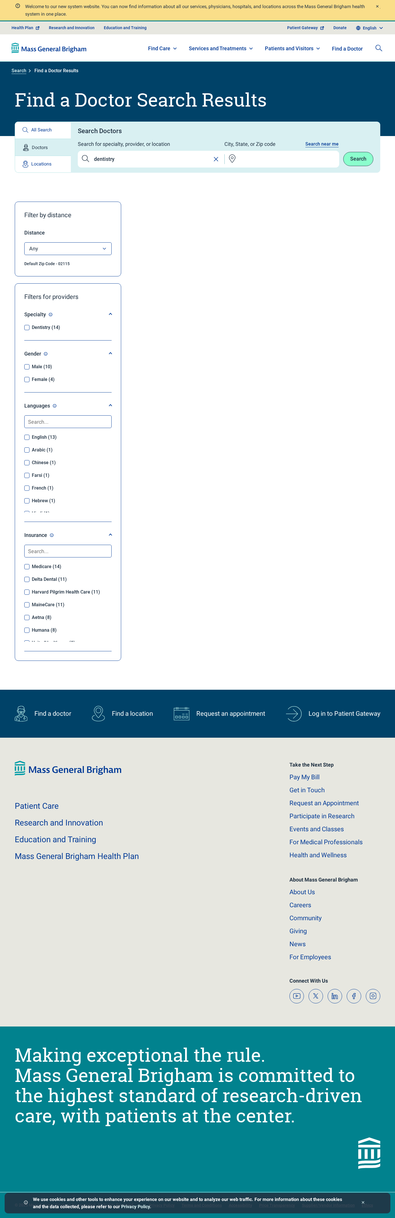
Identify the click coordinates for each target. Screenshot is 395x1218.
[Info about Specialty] (50, 314)
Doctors (40, 147)
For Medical (326, 842)
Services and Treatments (217, 48)
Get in (307, 790)
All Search (41, 130)
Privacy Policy (135, 1206)
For (310, 957)
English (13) (44, 437)
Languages (37, 406)
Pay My (304, 777)
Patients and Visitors (289, 48)
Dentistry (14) (46, 327)
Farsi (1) (40, 475)
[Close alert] (377, 7)
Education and (55, 839)
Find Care (159, 48)
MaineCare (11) (48, 604)
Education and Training (125, 27)
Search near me (322, 144)
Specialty (35, 314)
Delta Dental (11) (49, 579)
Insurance (35, 535)
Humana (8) (44, 630)
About (302, 892)
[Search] (378, 48)
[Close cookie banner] (363, 1203)
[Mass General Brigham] (49, 48)
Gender (32, 354)
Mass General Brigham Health (77, 856)
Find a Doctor (347, 49)
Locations (41, 164)
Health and (318, 855)
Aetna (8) (41, 617)
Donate (340, 27)
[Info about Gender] (45, 354)
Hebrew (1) (43, 500)
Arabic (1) (42, 450)
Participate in (322, 816)
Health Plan (22, 27)
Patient (37, 806)
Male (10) (42, 366)
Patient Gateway (302, 27)
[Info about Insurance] (51, 535)
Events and (316, 829)
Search (19, 70)
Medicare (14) (46, 566)
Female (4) (43, 379)
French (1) (42, 488)
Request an (324, 803)
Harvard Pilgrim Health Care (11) (66, 592)
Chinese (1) (44, 462)
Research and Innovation (72, 27)
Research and (59, 823)
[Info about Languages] (54, 405)
